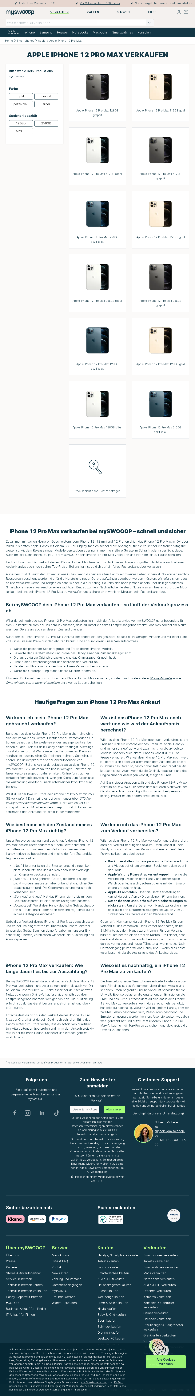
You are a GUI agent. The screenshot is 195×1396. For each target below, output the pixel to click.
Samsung (45, 32)
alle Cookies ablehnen (94, 1382)
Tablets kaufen (108, 1261)
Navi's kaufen (107, 1309)
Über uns (12, 1255)
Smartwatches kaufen (113, 1273)
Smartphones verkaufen (160, 1255)
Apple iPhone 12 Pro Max (65, 40)
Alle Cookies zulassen (166, 1362)
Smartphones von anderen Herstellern (33, 682)
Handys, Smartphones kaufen (119, 1255)
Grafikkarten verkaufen (159, 1335)
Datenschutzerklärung (52, 1389)
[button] (149, 23)
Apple (42, 40)
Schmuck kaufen (109, 1326)
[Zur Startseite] (20, 12)
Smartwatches (122, 32)
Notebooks (80, 32)
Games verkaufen (156, 1313)
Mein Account (62, 1255)
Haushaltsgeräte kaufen (114, 1285)
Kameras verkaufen (157, 1297)
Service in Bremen (19, 1279)
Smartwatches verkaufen (161, 1267)
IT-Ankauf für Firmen (20, 1314)
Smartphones (25, 40)
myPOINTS (59, 1291)
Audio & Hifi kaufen (111, 1279)
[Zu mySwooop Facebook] (14, 1113)
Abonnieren (114, 1109)
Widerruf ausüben (64, 1303)
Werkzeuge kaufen (111, 1297)
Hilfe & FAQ (60, 1261)
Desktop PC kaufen (111, 1338)
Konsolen (144, 32)
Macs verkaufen (154, 1273)
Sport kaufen (107, 1320)
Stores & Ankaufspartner (23, 1273)
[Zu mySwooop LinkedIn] (42, 1113)
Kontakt (57, 1267)
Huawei (62, 32)
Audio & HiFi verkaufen (159, 1285)
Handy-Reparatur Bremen (24, 1297)
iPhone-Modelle (161, 678)
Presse (11, 1261)
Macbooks (100, 32)
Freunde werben (63, 1297)
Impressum (80, 1389)
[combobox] (80, 22)
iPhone (30, 32)
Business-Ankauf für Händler (26, 1309)
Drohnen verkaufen (157, 1291)
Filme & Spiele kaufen (113, 1303)
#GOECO (12, 1303)
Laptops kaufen (109, 1267)
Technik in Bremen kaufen (24, 1285)
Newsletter (60, 1273)
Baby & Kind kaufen (112, 1314)
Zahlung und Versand (66, 1279)
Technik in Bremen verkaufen (26, 1291)
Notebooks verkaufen (159, 1279)
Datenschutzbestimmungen (88, 1126)
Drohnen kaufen (109, 1332)
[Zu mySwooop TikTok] (57, 1113)
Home (9, 40)
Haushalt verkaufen (157, 1319)
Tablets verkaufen (156, 1261)
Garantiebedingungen (67, 1285)
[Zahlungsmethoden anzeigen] (17, 1219)
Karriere (11, 1267)
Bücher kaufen (108, 1291)
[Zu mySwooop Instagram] (27, 1113)
